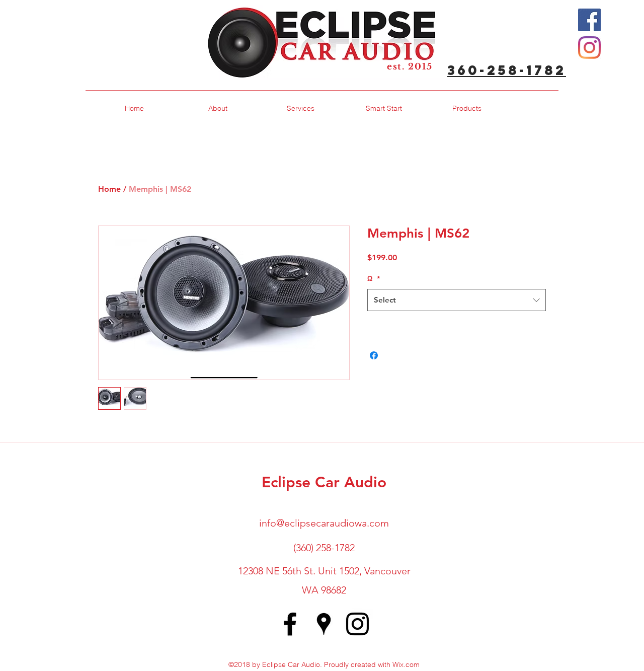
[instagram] (357, 624)
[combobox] (456, 300)
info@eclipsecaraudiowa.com (324, 523)
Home (109, 189)
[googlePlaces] (323, 624)
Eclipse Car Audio (324, 482)
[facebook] (290, 624)
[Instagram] (589, 47)
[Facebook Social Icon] (589, 20)
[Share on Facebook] (374, 355)
